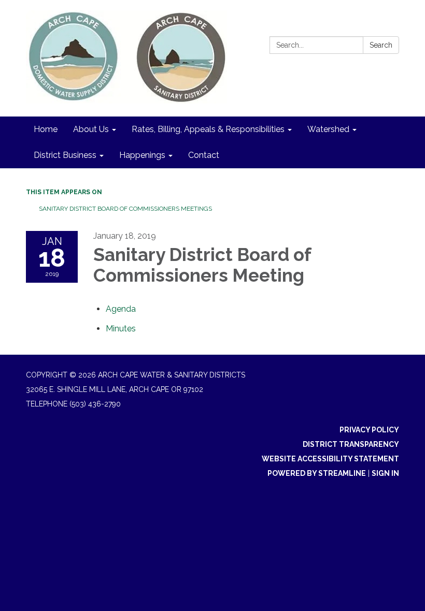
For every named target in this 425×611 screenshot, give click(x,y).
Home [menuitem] (46, 129)
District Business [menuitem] (65, 155)
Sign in (385, 473)
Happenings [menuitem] (142, 155)
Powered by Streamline (316, 473)
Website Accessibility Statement (330, 459)
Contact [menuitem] (203, 155)
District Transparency (351, 444)
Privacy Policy (369, 430)
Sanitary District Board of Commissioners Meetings (125, 208)
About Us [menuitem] (91, 129)
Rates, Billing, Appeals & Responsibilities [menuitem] (208, 129)
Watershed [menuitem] (328, 129)
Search (381, 45)
